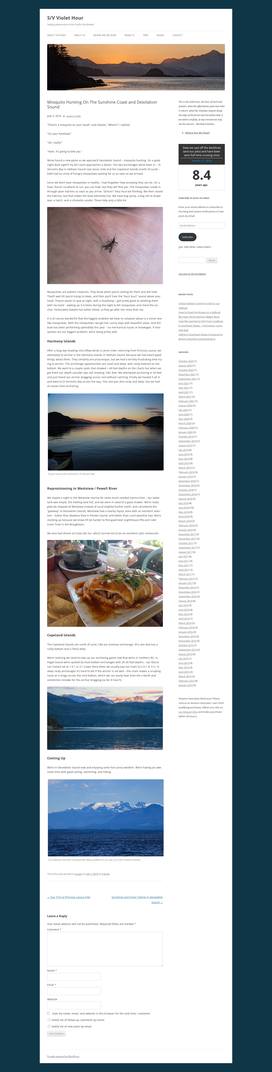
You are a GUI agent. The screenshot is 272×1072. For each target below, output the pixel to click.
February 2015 (186, 680)
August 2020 (185, 405)
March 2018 (185, 521)
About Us (79, 35)
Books (160, 35)
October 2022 (186, 370)
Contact (177, 35)
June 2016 (184, 609)
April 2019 (184, 463)
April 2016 (184, 618)
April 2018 (184, 516)
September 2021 (188, 379)
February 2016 (186, 627)
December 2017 (187, 534)
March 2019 (185, 467)
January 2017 (186, 583)
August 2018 (185, 498)
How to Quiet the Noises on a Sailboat (199, 312)
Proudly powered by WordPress (63, 1056)
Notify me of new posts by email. (72, 1026)
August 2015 (185, 654)
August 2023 (185, 365)
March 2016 (185, 623)
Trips (146, 35)
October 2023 (186, 361)
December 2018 (187, 481)
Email (51, 985)
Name (52, 970)
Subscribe (187, 237)
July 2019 (183, 450)
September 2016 (188, 596)
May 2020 (184, 418)
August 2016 (185, 601)
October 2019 (186, 436)
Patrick (106, 874)
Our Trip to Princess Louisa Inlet (68, 897)
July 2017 (183, 556)
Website (52, 999)
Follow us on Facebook (192, 274)
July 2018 (183, 503)
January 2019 (186, 476)
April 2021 (184, 392)
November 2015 (187, 640)
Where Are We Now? (104, 35)
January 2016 (186, 632)
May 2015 (184, 667)
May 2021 (184, 387)
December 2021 (187, 374)
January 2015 (186, 685)
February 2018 (186, 525)
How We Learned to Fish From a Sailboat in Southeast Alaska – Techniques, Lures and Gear (201, 325)
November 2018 (187, 485)
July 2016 (183, 605)
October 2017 (186, 543)
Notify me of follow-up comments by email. (78, 1020)
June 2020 (184, 414)
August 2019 (185, 445)
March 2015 (185, 676)
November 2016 (187, 592)
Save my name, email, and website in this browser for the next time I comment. (101, 1013)
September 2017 (188, 547)
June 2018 (184, 507)
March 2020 (185, 423)
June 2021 (184, 383)
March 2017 (185, 574)
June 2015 (184, 663)
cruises (78, 874)
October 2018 (186, 490)
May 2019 (184, 458)
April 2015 (184, 672)
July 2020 (183, 410)
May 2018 (184, 512)
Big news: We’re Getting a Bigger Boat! (199, 316)
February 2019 (186, 472)
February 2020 (186, 427)
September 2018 (188, 494)
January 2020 (186, 432)
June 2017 (184, 561)
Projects (130, 35)
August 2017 (185, 552)
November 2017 (187, 538)
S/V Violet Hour (65, 17)
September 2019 (188, 441)
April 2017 (184, 569)
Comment (54, 929)
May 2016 (184, 614)
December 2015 (187, 636)
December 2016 (187, 587)
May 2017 (184, 565)
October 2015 (186, 645)
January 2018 (186, 529)
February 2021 (186, 401)
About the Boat (56, 35)
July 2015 (183, 658)
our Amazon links (188, 711)
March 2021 (185, 396)
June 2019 (184, 454)
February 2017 (186, 578)
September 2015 (188, 649)
